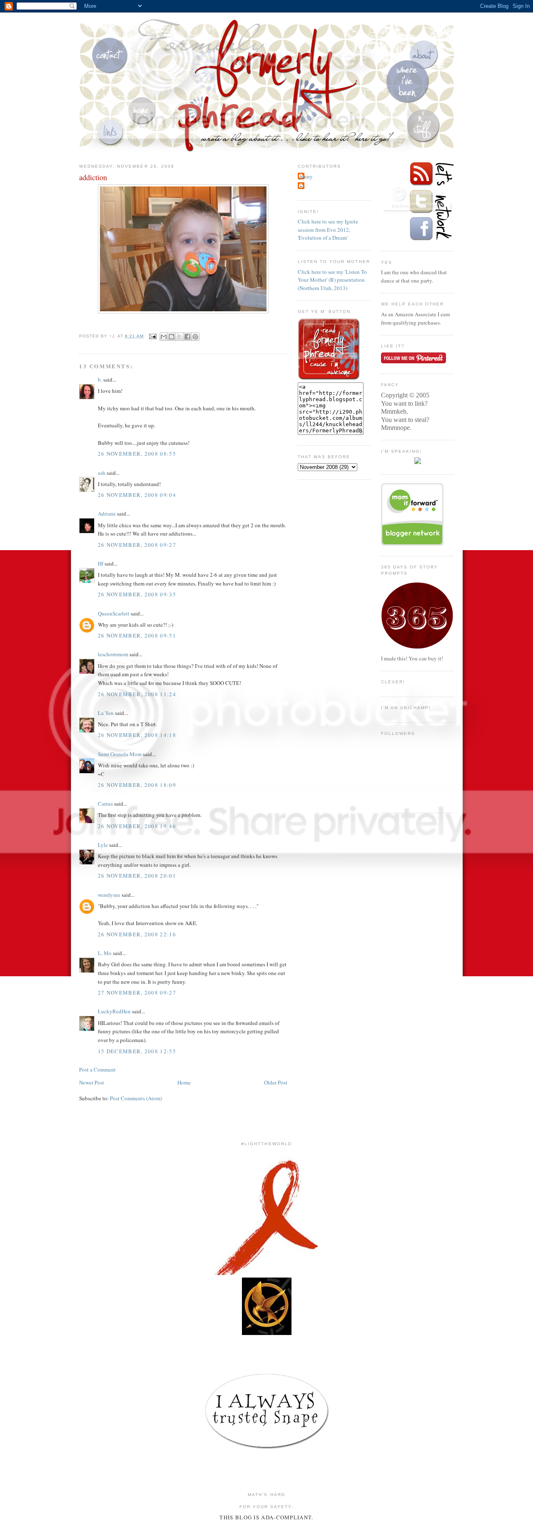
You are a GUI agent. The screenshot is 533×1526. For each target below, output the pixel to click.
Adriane (107, 513)
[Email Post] (152, 336)
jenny (306, 176)
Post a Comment (97, 1069)
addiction (93, 177)
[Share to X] (179, 336)
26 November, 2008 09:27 (137, 544)
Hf (100, 563)
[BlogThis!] (171, 336)
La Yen (106, 713)
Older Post (275, 1082)
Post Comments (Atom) (136, 1098)
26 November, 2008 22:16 (137, 934)
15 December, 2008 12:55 (137, 1051)
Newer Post (91, 1082)
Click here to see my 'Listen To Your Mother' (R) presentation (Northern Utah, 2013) (332, 280)
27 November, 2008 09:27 (137, 992)
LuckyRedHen (114, 1011)
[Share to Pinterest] (195, 336)
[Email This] (163, 336)
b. (100, 379)
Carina (105, 803)
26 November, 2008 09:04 (137, 495)
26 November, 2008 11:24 (137, 694)
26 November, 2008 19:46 (137, 826)
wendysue (109, 894)
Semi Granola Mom (120, 754)
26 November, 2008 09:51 (137, 635)
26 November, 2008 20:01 (137, 875)
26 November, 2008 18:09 (137, 785)
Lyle (103, 845)
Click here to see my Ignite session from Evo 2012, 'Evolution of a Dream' (328, 229)
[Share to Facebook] (187, 336)
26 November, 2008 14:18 (137, 735)
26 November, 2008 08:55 (137, 453)
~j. (303, 186)
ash (101, 472)
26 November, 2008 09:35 (137, 594)
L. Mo (105, 953)
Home (184, 1082)
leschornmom (113, 654)
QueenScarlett (114, 613)
